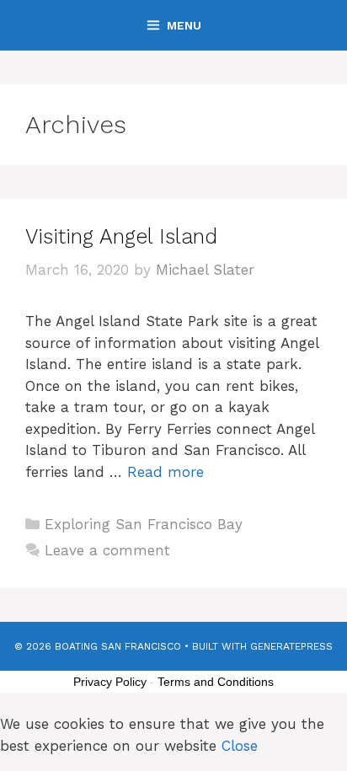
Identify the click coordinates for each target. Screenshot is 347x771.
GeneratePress (291, 646)
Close (240, 745)
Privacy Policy (110, 681)
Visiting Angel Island (121, 236)
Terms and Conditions (215, 681)
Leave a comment (107, 550)
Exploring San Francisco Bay (144, 524)
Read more (165, 471)
